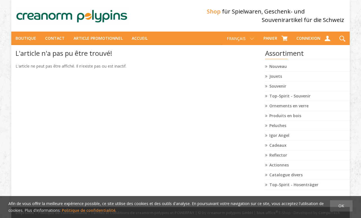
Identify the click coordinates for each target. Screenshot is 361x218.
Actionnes (279, 165)
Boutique (26, 38)
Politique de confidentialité (88, 210)
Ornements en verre (289, 105)
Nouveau (278, 66)
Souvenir (277, 86)
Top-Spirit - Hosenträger (293, 184)
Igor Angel (279, 135)
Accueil (140, 38)
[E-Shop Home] (72, 16)
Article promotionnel (98, 38)
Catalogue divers (286, 174)
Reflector (278, 155)
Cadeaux (278, 145)
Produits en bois (285, 115)
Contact (55, 38)
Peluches (277, 125)
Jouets (275, 76)
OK (341, 205)
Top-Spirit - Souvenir (290, 96)
